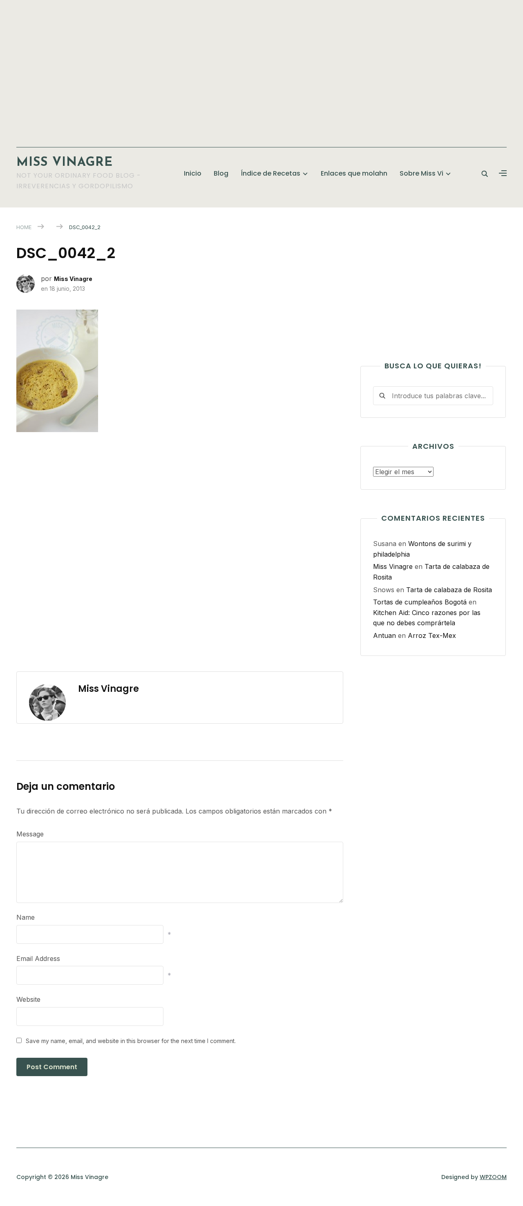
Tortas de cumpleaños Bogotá (420, 602)
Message (30, 834)
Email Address (38, 958)
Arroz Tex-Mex (432, 635)
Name (25, 917)
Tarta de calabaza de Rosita (449, 590)
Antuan (384, 635)
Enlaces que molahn (354, 173)
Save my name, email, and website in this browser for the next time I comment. (131, 1040)
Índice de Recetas (270, 173)
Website (28, 999)
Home (23, 227)
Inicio (192, 173)
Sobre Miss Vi (421, 173)
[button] (503, 173)
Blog (221, 173)
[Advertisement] (261, 69)
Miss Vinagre (64, 162)
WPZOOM (493, 1177)
